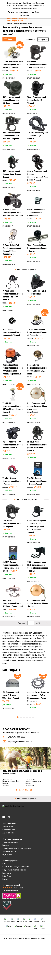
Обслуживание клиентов (11, 842)
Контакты (6, 845)
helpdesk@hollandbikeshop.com (20, 741)
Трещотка (5, 785)
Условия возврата (9, 851)
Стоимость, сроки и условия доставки (16, 848)
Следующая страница (47, 623)
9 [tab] (29, 717)
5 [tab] (23, 717)
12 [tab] (33, 717)
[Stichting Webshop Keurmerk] (11, 896)
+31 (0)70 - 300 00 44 (16, 737)
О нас (4, 864)
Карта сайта (6, 873)
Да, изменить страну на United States (24, 12)
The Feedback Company (10, 890)
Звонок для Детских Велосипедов (18, 23)
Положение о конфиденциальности (15, 867)
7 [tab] (26, 717)
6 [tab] (25, 717)
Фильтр (10, 39)
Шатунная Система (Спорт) (11, 781)
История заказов (8, 830)
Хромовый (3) (13, 80)
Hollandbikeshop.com (26, 938)
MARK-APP (44, 938)
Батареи (28, 783)
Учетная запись (8, 827)
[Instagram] (8, 817)
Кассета (5, 783)
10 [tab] (30, 717)
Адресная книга (8, 833)
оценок (18, 888)
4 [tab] (22, 717)
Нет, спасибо (24, 15)
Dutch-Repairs (7, 876)
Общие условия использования (14, 870)
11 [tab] (32, 717)
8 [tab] (27, 717)
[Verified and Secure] (7, 905)
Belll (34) (11, 43)
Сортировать (30, 39)
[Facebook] (3, 817)
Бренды (5, 879)
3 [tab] (20, 717)
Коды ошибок (7, 854)
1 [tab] (17, 717)
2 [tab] (19, 717)
